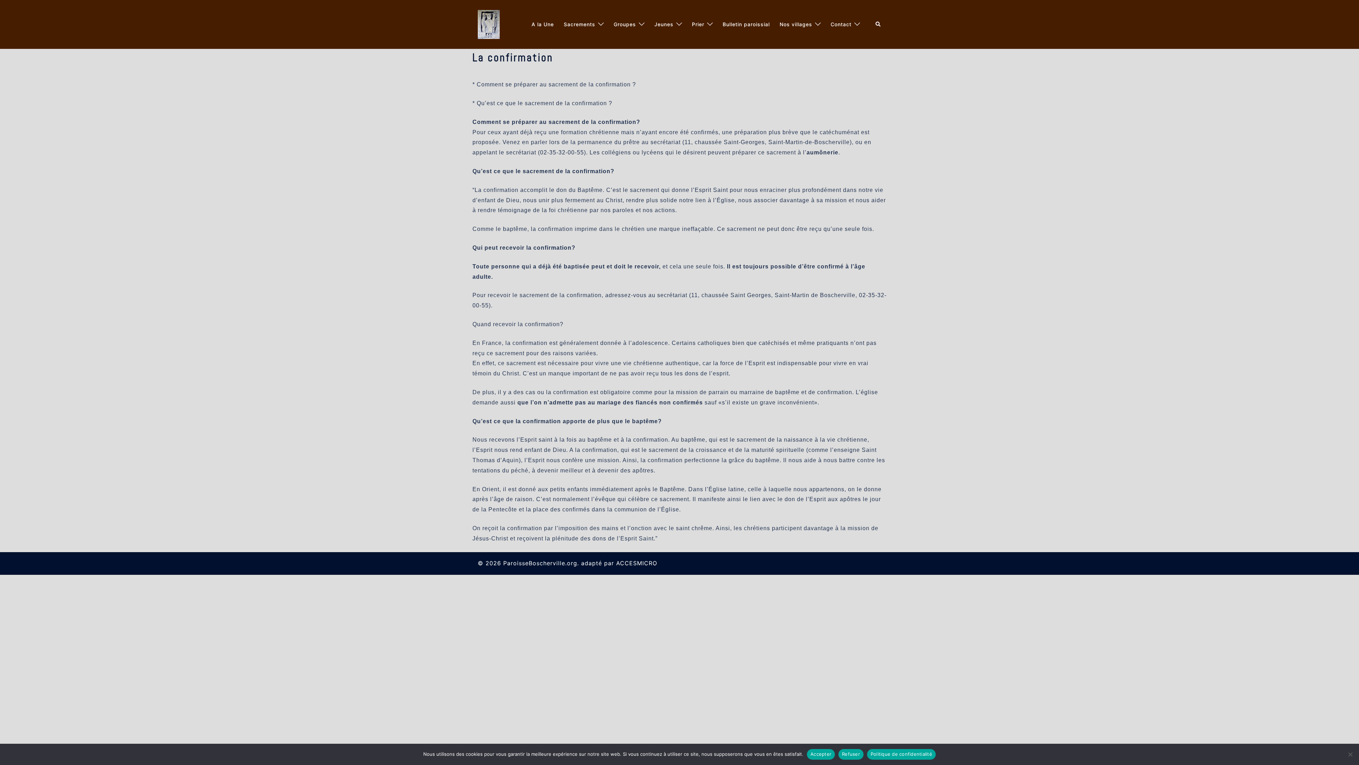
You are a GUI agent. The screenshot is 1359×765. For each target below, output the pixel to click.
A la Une (543, 24)
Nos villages (796, 24)
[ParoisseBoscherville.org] (489, 23)
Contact (841, 24)
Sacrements (579, 24)
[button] (878, 24)
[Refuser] (1350, 754)
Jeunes (663, 24)
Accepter (820, 754)
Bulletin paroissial (746, 24)
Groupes (625, 24)
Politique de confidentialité (901, 754)
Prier (698, 24)
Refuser (851, 754)
